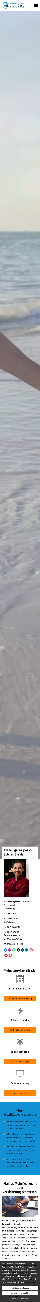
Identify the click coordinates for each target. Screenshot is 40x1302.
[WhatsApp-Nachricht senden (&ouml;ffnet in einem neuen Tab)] (14, 950)
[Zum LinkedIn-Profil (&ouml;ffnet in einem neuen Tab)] (26, 950)
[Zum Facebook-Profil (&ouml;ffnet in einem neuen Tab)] (5, 950)
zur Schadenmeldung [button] (20, 1030)
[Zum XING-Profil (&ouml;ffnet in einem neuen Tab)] (22, 950)
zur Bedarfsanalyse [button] (20, 1061)
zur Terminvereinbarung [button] (20, 998)
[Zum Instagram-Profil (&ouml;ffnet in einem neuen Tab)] (9, 950)
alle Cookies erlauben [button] (20, 1288)
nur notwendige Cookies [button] (20, 1293)
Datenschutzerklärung (15, 1282)
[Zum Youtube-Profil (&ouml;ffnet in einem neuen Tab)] (6, 955)
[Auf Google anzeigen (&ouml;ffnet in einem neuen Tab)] (31, 950)
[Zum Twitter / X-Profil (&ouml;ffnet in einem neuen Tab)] (18, 950)
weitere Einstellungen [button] (20, 1298)
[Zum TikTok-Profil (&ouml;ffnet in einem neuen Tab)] (10, 955)
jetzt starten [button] (20, 1093)
